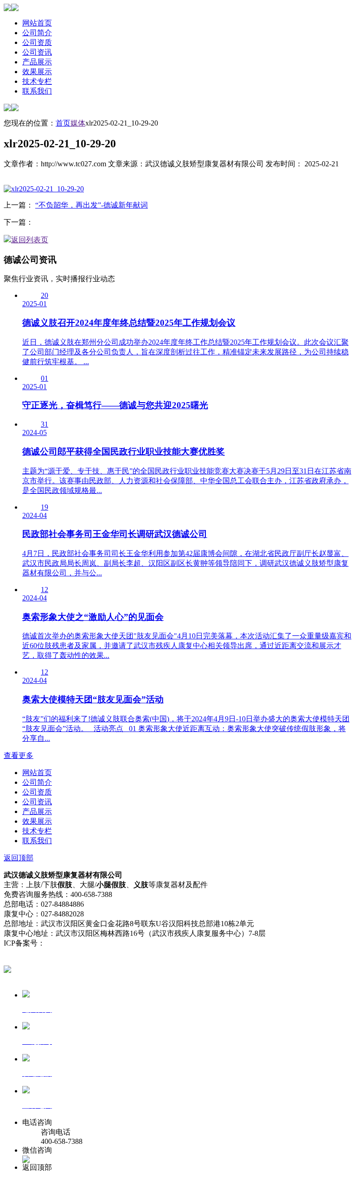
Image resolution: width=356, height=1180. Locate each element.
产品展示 (37, 62)
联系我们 (37, 91)
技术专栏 (37, 81)
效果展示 (37, 72)
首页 (63, 123)
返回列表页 (29, 240)
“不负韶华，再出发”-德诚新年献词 (91, 205)
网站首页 (37, 23)
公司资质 (37, 42)
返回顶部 (18, 858)
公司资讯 (37, 52)
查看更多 (18, 755)
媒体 (77, 123)
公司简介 (37, 33)
